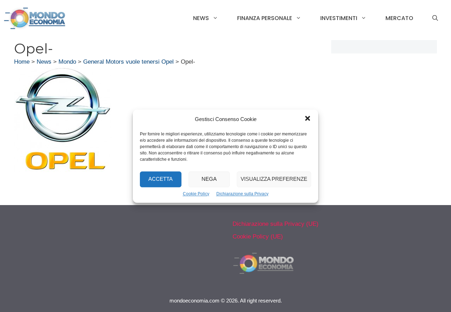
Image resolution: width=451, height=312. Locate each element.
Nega (209, 179)
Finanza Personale (264, 18)
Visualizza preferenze (274, 179)
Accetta (160, 179)
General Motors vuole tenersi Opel (128, 61)
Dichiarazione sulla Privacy (242, 193)
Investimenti (338, 18)
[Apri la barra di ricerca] (435, 18)
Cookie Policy (196, 193)
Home (22, 61)
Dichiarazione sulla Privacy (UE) (276, 224)
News (201, 18)
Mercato (399, 18)
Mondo (67, 61)
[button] (307, 119)
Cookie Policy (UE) (258, 236)
